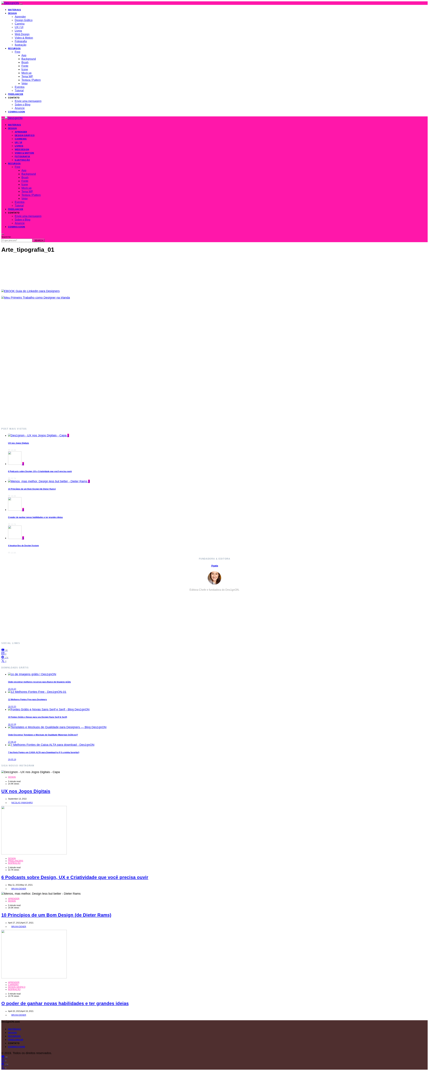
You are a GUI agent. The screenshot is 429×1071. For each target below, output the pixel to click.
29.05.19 (12, 759)
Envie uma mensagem (28, 101)
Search (39, 240)
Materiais (14, 9)
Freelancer (15, 94)
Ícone (24, 69)
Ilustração (20, 44)
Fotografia (21, 41)
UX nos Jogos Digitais (18, 443)
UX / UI (19, 27)
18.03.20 (12, 706)
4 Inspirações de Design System (23, 545)
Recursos (14, 48)
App (23, 55)
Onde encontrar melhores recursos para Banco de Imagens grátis (39, 682)
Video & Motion (24, 37)
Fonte (24, 65)
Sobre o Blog (22, 104)
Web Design (22, 34)
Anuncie (20, 108)
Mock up (26, 73)
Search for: (6, 237)
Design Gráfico (24, 20)
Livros (18, 30)
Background (28, 58)
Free (17, 51)
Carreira (19, 23)
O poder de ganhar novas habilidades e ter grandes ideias (35, 517)
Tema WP (27, 76)
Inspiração (14, 863)
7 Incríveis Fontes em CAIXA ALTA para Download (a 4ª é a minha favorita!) (43, 752)
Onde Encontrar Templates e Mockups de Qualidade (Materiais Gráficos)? (43, 735)
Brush (24, 62)
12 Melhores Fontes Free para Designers (27, 699)
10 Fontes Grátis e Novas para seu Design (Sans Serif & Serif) (37, 717)
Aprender (20, 16)
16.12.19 (12, 724)
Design (12, 13)
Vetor (24, 83)
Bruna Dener (18, 889)
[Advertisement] (101, 363)
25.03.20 (12, 689)
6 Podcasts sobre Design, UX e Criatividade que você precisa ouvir (40, 471)
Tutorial (19, 90)
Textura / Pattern (31, 80)
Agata (214, 565)
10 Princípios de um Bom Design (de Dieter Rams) (32, 489)
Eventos (19, 87)
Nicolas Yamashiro (22, 803)
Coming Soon (16, 111)
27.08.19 (12, 742)
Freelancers (15, 861)
